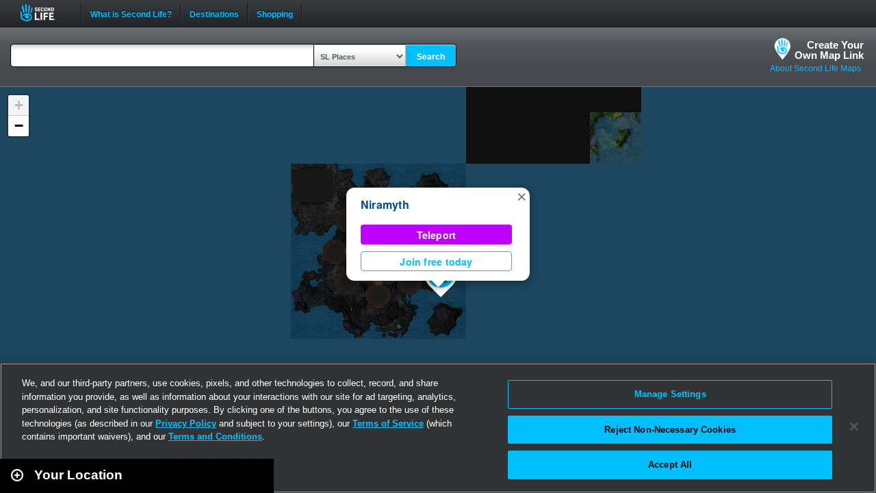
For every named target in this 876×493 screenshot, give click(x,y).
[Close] (854, 427)
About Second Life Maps (815, 68)
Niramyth (385, 204)
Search (431, 57)
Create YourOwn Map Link (829, 50)
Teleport (436, 235)
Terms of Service (388, 423)
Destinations (214, 13)
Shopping (275, 13)
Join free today (436, 261)
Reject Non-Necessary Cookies (670, 430)
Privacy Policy (185, 423)
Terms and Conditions (215, 436)
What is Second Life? (131, 13)
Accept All (670, 464)
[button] (521, 196)
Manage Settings (670, 394)
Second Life (44, 12)
